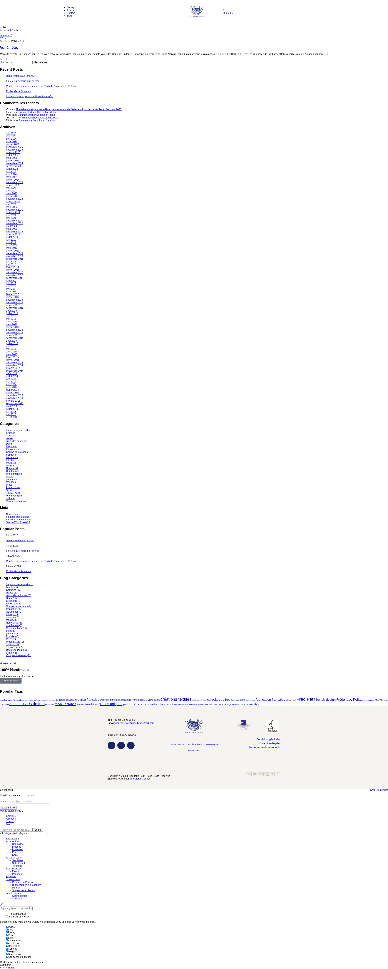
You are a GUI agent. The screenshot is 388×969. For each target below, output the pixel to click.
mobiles (87, 704)
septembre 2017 (14, 278)
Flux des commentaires (18, 519)
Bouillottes (17, 844)
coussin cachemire (35, 700)
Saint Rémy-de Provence (194, 704)
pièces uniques (110, 704)
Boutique (11, 816)
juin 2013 (11, 411)
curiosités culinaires (16, 441)
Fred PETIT (22, 41)
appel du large (6, 700)
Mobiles (10, 465)
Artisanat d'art (13, 868)
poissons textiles (148, 704)
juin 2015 (11, 346)
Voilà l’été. (9, 47)
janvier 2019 (12, 250)
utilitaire (10, 498)
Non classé (6, 35)
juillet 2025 (12, 155)
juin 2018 (11, 261)
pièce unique (131, 704)
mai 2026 (11, 136)
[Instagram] (121, 745)
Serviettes (17, 860)
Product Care (13, 487)
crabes (9, 438)
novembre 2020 (14, 223)
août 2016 (11, 310)
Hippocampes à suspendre (26, 885)
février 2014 (12, 390)
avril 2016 (11, 321)
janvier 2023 (12, 196)
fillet (294, 700)
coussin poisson (48, 700)
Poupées (11, 482)
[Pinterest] (131, 745)
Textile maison (177, 744)
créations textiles (175, 699)
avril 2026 (11, 138)
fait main (289, 700)
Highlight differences (19, 916)
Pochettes (17, 849)
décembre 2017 (14, 272)
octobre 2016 (13, 305)
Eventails (11, 876)
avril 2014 (11, 384)
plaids (9, 476)
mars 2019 (11, 248)
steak (206, 704)
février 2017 (12, 294)
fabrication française (270, 699)
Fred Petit (305, 699)
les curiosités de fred (27, 704)
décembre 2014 (14, 362)
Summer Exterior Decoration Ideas (37, 112)
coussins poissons (65, 700)
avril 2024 (11, 174)
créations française (110, 699)
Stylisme (10, 490)
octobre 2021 (13, 212)
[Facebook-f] (111, 745)
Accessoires (212, 744)
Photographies (14, 474)
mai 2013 (11, 414)
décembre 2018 (14, 253)
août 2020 (11, 226)
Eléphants (11, 446)
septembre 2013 (14, 403)
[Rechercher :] (16, 62)
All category (12, 838)
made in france (65, 704)
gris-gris (363, 700)
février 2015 (12, 357)
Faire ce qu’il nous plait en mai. (23, 81)
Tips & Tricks (13, 493)
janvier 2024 (12, 179)
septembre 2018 (14, 259)
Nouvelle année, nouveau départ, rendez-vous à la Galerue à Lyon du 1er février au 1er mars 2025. (69, 109)
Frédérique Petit (348, 699)
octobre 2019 (13, 234)
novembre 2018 (14, 256)
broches (23, 700)
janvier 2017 (12, 297)
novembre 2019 (14, 231)
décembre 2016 (14, 299)
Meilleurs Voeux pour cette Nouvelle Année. (29, 96)
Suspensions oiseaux (23, 890)
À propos (11, 818)
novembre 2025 (14, 149)
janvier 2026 (12, 144)
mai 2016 (11, 319)
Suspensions (194, 750)
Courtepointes (19, 896)
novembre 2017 (14, 275)
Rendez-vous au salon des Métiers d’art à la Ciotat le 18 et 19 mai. (41, 86)
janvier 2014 (12, 392)
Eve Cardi (240, 700)
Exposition (250, 700)
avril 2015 (11, 351)
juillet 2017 (12, 280)
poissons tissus (165, 704)
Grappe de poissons (17, 452)
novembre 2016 (14, 302)
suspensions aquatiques (242, 704)
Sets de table (19, 863)
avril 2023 (11, 190)
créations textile (152, 700)
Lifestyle (10, 460)
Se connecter (8, 807)
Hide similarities (17, 914)
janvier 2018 (12, 269)
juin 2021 (11, 215)
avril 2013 (11, 417)
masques (11, 463)
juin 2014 (11, 379)
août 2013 (11, 406)
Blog (8, 824)
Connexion (12, 514)
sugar (229, 704)
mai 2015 (11, 349)
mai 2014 (11, 381)
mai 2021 (11, 218)
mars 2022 (11, 207)
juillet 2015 (12, 343)
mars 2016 (11, 324)
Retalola (181, 704)
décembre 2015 (14, 330)
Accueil (4, 30)
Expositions (12, 449)
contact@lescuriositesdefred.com (134, 722)
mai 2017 (11, 286)
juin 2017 (11, 283)
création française (87, 699)
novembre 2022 (14, 199)
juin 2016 (11, 316)
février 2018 (12, 267)
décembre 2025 (14, 147)
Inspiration (11, 454)
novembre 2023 (14, 182)
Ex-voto (16, 871)
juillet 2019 (12, 237)
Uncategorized (14, 495)
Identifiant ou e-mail (11, 795)
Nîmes (94, 704)
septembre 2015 (14, 338)
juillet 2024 (12, 169)
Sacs (15, 855)
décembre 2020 (14, 220)
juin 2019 (11, 239)
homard (371, 700)
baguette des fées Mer (18, 430)
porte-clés (11, 479)
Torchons (17, 866)
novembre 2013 (14, 398)
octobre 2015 (13, 335)
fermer (11, 967)
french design (326, 699)
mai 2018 (11, 264)
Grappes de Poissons (23, 882)
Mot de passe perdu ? (11, 811)
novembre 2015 (14, 332)
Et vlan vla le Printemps (18, 91)
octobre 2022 (13, 201)
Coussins (11, 435)
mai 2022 (11, 204)
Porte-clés (17, 852)
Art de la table (195, 744)
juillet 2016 (12, 313)
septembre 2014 (14, 370)
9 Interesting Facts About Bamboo (37, 120)
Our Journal (12, 471)
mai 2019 (11, 242)
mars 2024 (11, 177)
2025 (10, 30)
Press (9, 484)
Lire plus (4, 59)
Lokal (47, 704)
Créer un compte (379, 790)
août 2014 (11, 373)
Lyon (52, 704)
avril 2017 (11, 289)
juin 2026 (11, 133)
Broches (10, 433)
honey (378, 700)
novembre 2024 (14, 163)
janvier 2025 (12, 160)
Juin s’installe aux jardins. (20, 76)
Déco (9, 444)
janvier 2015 (12, 360)
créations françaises (132, 699)
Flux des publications (17, 517)
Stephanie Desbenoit (217, 704)
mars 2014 (11, 387)
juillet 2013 (12, 409)
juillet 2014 (12, 376)
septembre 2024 (14, 166)
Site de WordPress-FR (18, 522)
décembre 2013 (14, 395)
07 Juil (3, 38)
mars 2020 (11, 229)
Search (38, 829)
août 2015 (11, 340)
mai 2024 (11, 171)
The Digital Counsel (140, 778)
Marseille (80, 704)
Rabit (175, 704)
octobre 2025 (13, 152)
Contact (10, 821)
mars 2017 (11, 291)
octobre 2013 (13, 400)
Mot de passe (8, 801)
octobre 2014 (13, 368)
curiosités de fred (218, 699)
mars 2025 (11, 158)
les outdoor (12, 457)
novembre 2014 (14, 365)
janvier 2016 (12, 327)
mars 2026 (11, 141)
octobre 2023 (13, 185)
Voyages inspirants (16, 501)
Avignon (16, 700)
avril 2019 (11, 245)
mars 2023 (11, 193)
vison (256, 704)
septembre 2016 (14, 308)
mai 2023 (11, 188)
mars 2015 (11, 354)
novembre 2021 (14, 209)
